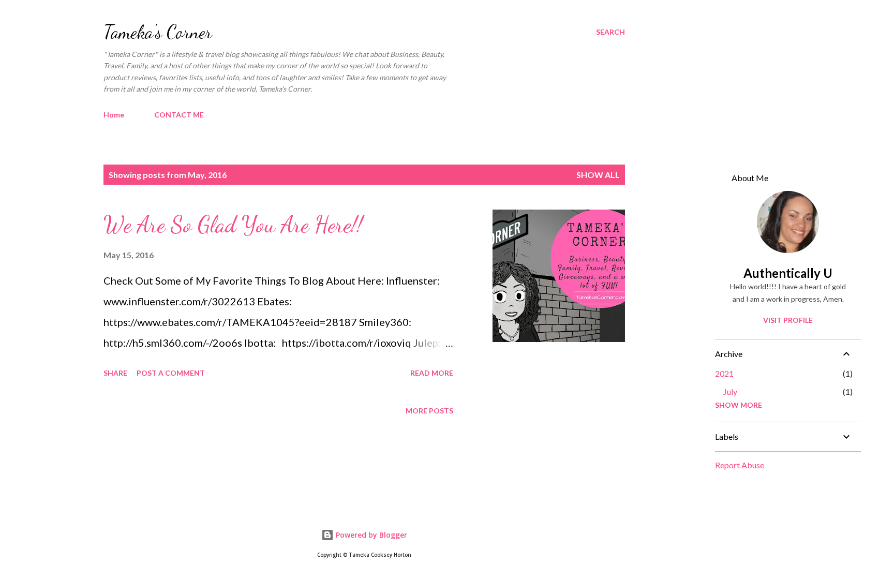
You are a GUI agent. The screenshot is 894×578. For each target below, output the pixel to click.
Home (113, 114)
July (730, 391)
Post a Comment (171, 372)
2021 (724, 373)
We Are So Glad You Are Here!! (233, 224)
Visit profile (788, 320)
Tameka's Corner (157, 32)
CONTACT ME (179, 114)
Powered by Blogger (370, 535)
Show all (598, 175)
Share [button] (115, 372)
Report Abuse (739, 465)
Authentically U (787, 272)
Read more (431, 372)
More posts (429, 410)
